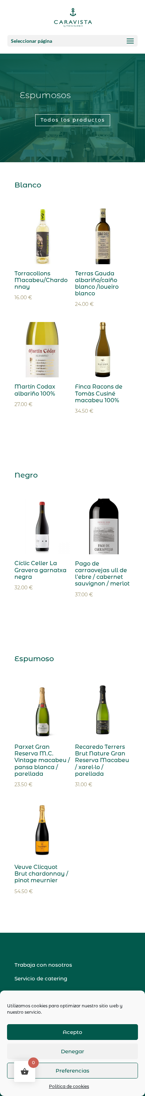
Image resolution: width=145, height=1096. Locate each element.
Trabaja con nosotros (43, 964)
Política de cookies (69, 1086)
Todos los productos (72, 120)
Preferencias (72, 1070)
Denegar (72, 1051)
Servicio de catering (40, 978)
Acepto (72, 1032)
